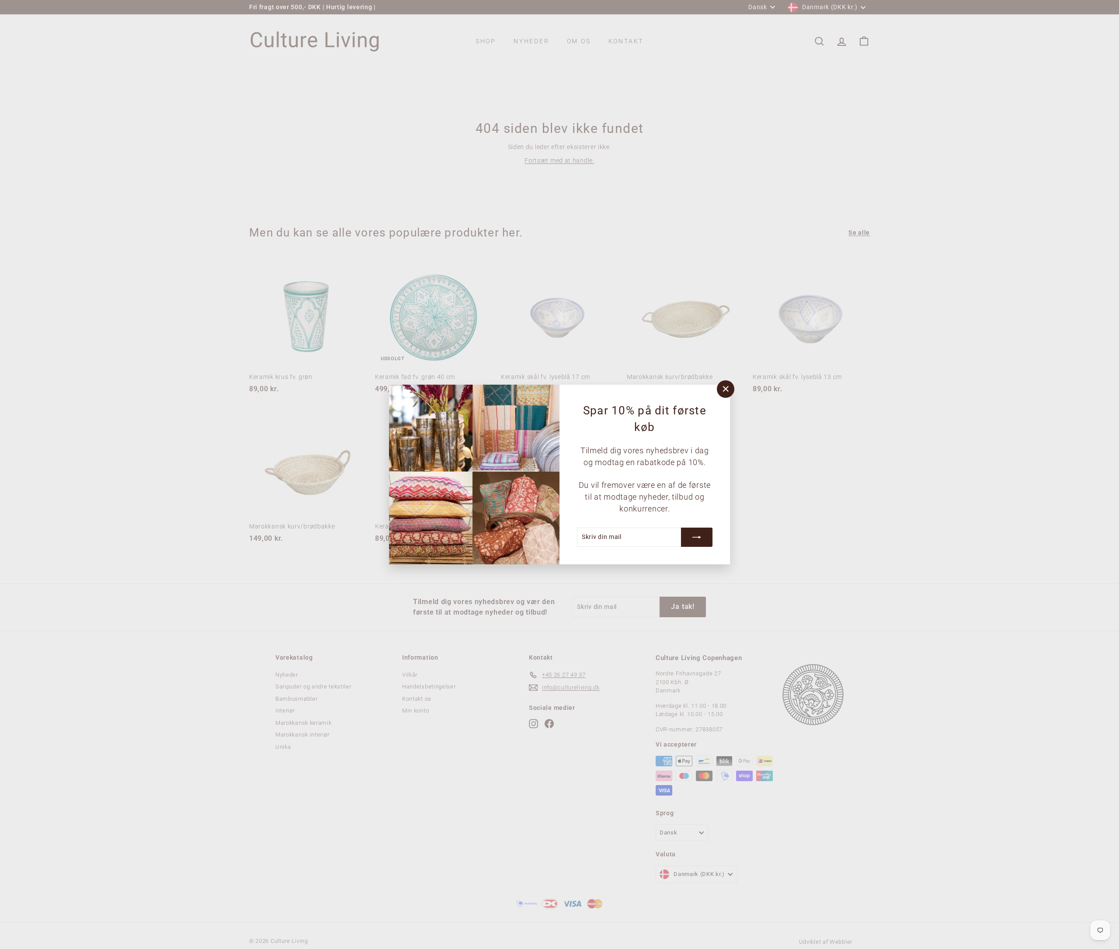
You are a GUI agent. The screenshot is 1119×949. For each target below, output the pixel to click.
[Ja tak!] (696, 537)
